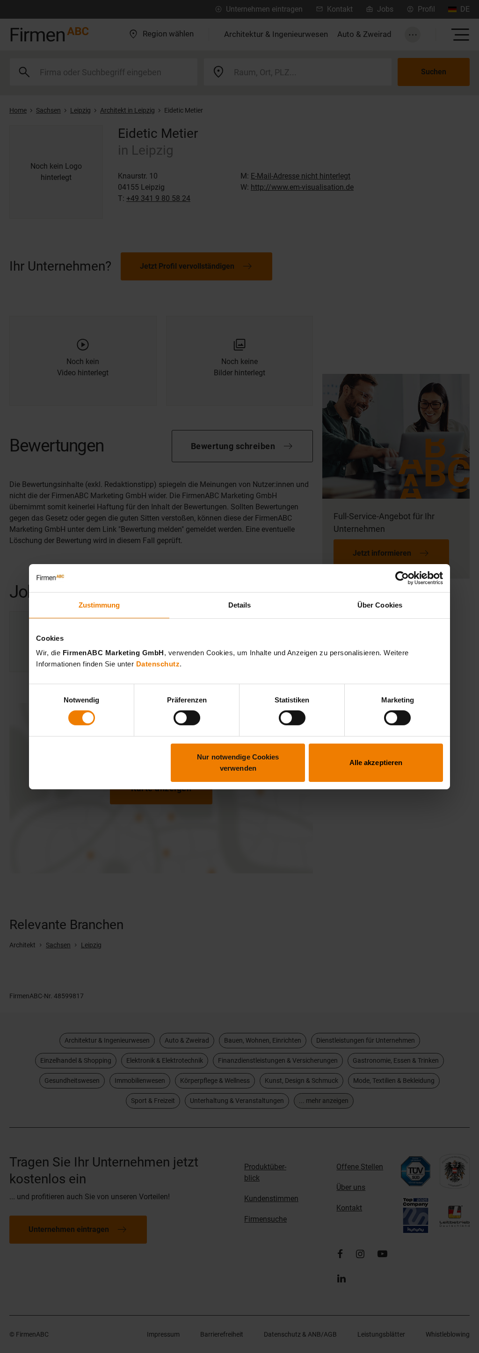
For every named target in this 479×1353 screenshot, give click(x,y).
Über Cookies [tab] (379, 604)
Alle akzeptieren (376, 762)
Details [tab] (239, 604)
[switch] (187, 717)
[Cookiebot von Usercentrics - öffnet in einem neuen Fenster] (402, 578)
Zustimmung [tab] (99, 604)
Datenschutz (158, 664)
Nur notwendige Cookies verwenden (238, 762)
